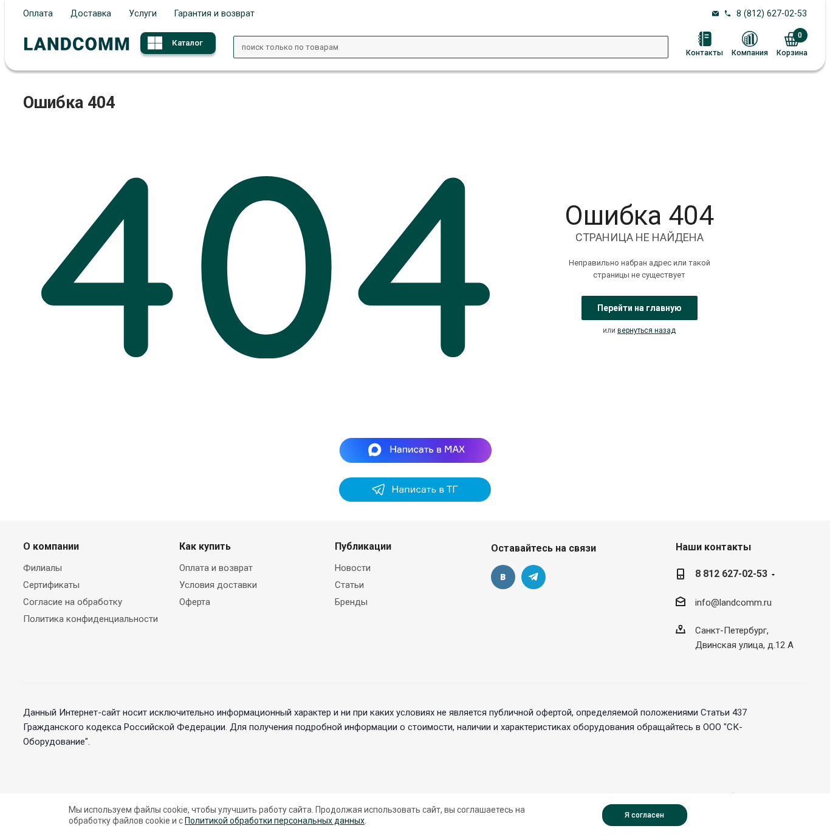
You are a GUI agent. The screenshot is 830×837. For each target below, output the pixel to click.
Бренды (351, 601)
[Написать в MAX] (415, 450)
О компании (51, 546)
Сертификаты (51, 584)
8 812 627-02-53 (731, 573)
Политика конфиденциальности (90, 618)
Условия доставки (218, 584)
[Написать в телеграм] (415, 498)
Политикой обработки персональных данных (275, 820)
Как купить (205, 546)
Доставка (90, 13)
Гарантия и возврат (214, 13)
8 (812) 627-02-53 (771, 13)
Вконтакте (503, 577)
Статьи (349, 584)
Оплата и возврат (216, 567)
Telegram (533, 577)
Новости (353, 567)
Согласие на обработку (72, 601)
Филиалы (42, 567)
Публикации (363, 546)
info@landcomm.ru (733, 602)
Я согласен (644, 815)
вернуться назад (646, 330)
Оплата (38, 13)
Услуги (143, 13)
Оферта (194, 601)
